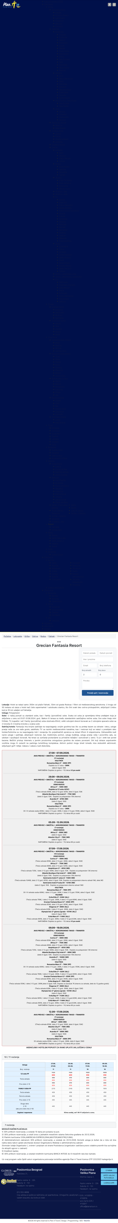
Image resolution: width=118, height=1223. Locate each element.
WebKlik (87, 1221)
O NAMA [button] (109, 1170)
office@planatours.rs (88, 1206)
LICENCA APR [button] (109, 1183)
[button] (51, 524)
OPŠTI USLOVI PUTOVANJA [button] (109, 1176)
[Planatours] (11, 4)
